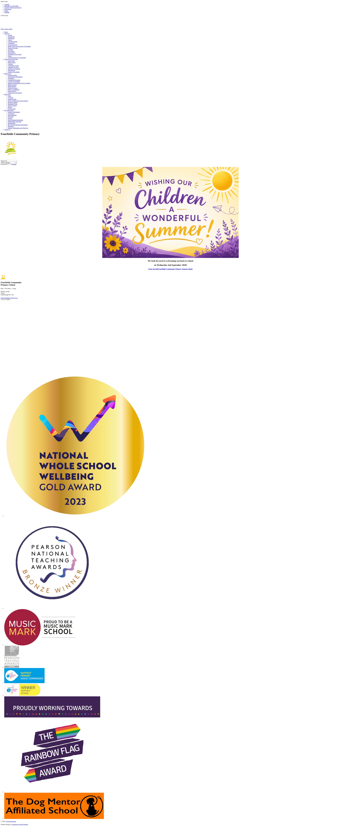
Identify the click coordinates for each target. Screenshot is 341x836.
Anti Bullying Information (15, 77)
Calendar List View (13, 67)
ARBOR (6, 12)
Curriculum (11, 113)
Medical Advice (12, 85)
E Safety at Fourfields (14, 81)
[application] (170, 337)
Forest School (12, 109)
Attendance (11, 78)
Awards (10, 35)
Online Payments (12, 88)
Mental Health (12, 86)
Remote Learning (13, 102)
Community (11, 43)
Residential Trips (12, 104)
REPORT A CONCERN (11, 6)
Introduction (11, 37)
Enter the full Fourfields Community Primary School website (170, 269)
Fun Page (10, 97)
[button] (8, 15)
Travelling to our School (14, 54)
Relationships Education (14, 121)
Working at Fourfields (14, 69)
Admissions (11, 38)
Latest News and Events (11, 59)
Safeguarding (11, 123)
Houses (10, 107)
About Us (7, 33)
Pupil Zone (7, 94)
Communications (12, 41)
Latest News (11, 61)
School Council (12, 105)
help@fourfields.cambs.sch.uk (9, 298)
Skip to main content (6, 29)
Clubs (9, 96)
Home (6, 32)
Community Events (13, 65)
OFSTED (10, 117)
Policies (10, 118)
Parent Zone (7, 73)
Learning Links (12, 99)
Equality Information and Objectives (18, 128)
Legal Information (11, 821)
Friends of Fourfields (14, 72)
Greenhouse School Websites (20, 824)
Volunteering (11, 70)
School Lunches (12, 75)
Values (10, 56)
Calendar (6, 4)
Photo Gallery (12, 62)
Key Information (9, 110)
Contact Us (7, 129)
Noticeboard (7, 9)
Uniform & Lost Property (15, 93)
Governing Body (12, 45)
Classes (10, 40)
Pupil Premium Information (15, 120)
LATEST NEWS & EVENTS (12, 7)
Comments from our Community (17, 57)
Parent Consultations (13, 89)
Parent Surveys (12, 91)
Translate (13, 164)
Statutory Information (14, 112)
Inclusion (10, 49)
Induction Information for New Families (19, 83)
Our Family (11, 51)
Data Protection (12, 115)
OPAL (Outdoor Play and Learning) (18, 101)
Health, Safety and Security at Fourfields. (19, 46)
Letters (6, 11)
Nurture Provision (13, 48)
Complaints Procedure (14, 80)
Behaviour (11, 126)
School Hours (12, 53)
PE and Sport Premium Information (18, 125)
